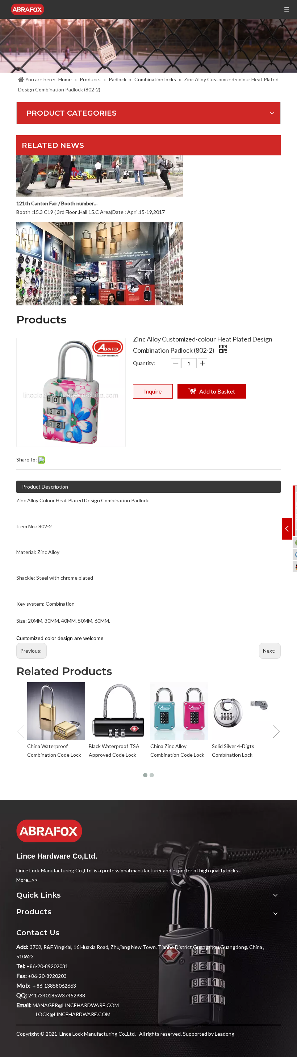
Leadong (224, 1034)
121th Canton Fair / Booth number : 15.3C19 (57, 196)
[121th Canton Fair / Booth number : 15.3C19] (99, 187)
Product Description (45, 487)
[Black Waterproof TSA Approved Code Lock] (118, 711)
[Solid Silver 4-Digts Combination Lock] (241, 711)
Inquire (153, 391)
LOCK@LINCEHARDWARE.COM (73, 1014)
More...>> (27, 880)
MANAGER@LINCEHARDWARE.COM (76, 1005)
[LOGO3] (49, 831)
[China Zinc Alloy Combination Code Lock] (179, 711)
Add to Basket (217, 391)
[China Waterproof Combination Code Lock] (56, 711)
